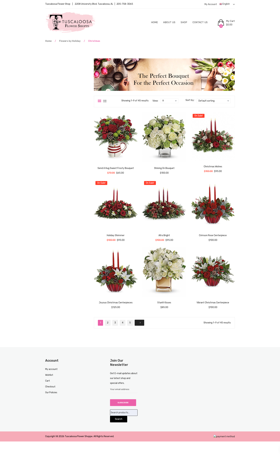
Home (154, 22)
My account (210, 4)
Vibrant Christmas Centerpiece (213, 302)
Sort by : (190, 100)
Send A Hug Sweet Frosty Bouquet (116, 168)
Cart (47, 380)
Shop (184, 22)
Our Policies (51, 392)
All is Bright (164, 235)
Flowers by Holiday (70, 41)
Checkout (50, 386)
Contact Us (200, 22)
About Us (169, 22)
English (226, 4)
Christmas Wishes (213, 166)
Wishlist (49, 375)
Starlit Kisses (164, 302)
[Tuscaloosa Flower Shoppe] (70, 22)
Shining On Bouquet (164, 168)
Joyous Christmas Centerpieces (116, 302)
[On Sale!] (213, 136)
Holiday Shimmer (115, 235)
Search (118, 419)
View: (155, 100)
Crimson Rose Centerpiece (213, 235)
